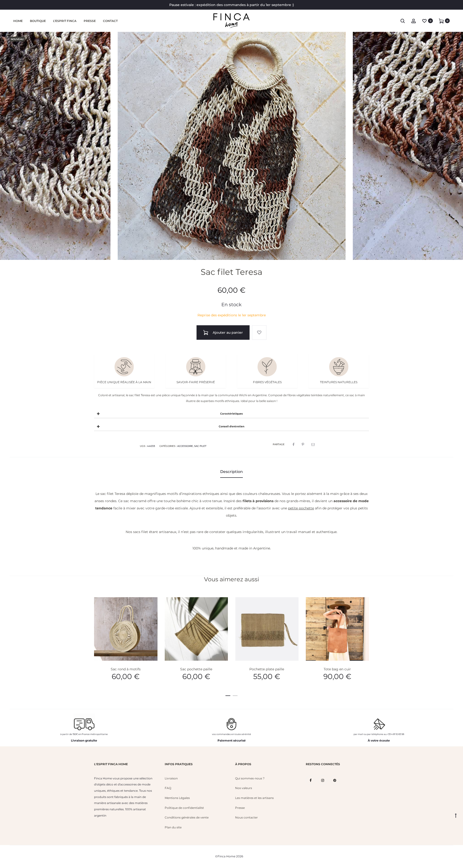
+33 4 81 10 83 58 (395, 734)
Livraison (171, 778)
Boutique (38, 21)
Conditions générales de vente (187, 817)
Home (18, 21)
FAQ (168, 788)
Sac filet (200, 446)
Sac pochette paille (196, 669)
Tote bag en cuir (337, 669)
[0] (424, 21)
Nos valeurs (243, 788)
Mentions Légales (177, 798)
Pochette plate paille (266, 669)
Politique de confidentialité (184, 808)
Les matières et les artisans (254, 798)
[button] (228, 694)
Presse (90, 21)
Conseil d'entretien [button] (231, 426)
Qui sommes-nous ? (250, 778)
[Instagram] (322, 780)
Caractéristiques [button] (231, 413)
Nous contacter (246, 817)
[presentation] (97, 629)
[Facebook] (310, 780)
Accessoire (185, 446)
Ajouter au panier (227, 332)
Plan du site (173, 827)
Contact (110, 21)
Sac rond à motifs (126, 669)
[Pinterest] (335, 780)
